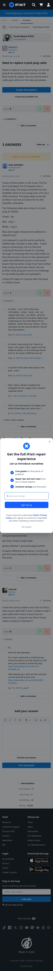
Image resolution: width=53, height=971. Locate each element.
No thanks (26, 526)
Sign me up (26, 505)
